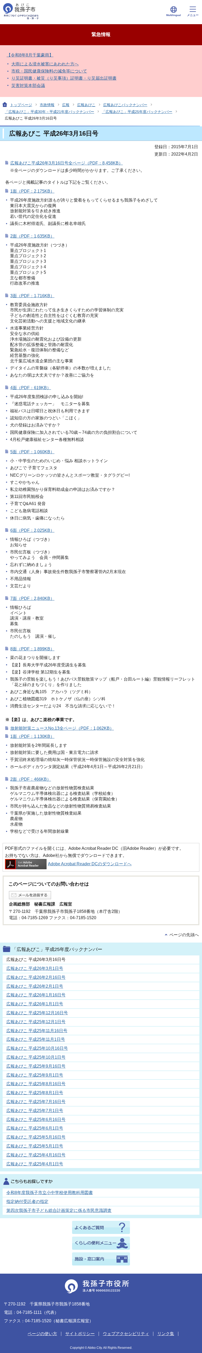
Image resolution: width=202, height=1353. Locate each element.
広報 (65, 105)
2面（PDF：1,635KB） (32, 236)
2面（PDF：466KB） (30, 779)
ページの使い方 (42, 1333)
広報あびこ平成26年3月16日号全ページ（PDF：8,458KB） (66, 163)
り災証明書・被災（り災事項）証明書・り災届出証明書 (64, 78)
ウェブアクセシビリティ (126, 1333)
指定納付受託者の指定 (27, 1201)
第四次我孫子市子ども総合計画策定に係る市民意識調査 (59, 1210)
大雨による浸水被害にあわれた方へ (45, 64)
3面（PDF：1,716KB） (32, 296)
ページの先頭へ (184, 935)
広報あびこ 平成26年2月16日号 (35, 977)
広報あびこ (86, 105)
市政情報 (47, 105)
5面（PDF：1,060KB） (32, 452)
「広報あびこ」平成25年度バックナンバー (137, 112)
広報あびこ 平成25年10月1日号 (35, 1057)
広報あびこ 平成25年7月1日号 (34, 1110)
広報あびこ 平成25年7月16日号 (35, 1101)
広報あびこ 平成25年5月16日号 (35, 1137)
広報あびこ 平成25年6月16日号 (35, 1119)
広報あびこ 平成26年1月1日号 (34, 1004)
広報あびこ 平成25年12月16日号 (37, 1013)
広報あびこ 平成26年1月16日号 (35, 995)
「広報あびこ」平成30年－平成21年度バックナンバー (49, 112)
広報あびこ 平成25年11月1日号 (35, 1039)
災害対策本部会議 (28, 85)
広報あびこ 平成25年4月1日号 (34, 1164)
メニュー (193, 15)
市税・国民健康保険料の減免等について (49, 71)
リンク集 (165, 1333)
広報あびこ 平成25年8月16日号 (35, 1084)
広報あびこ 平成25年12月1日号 (35, 1022)
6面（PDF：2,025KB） (32, 530)
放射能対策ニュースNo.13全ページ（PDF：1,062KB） (62, 728)
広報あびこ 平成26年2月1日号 (34, 986)
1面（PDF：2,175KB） (32, 191)
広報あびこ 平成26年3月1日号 (34, 968)
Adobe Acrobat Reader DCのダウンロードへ (90, 864)
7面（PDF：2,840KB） (32, 598)
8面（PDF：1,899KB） (32, 649)
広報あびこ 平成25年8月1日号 (34, 1092)
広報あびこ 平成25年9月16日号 (35, 1066)
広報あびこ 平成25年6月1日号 (34, 1128)
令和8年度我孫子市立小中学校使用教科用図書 (49, 1192)
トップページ (21, 105)
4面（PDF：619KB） (30, 387)
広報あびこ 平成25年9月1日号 (34, 1075)
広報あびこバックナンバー (125, 105)
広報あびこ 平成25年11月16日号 (36, 1030)
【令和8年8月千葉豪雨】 (30, 55)
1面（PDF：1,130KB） (32, 736)
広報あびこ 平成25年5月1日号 (34, 1146)
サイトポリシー (80, 1333)
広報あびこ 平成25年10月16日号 (37, 1048)
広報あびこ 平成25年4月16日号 (35, 1155)
